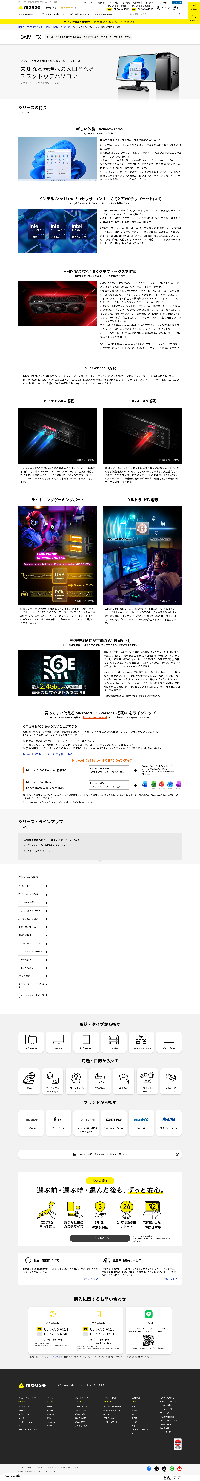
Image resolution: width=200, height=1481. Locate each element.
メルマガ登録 (114, 3)
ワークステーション (141, 1048)
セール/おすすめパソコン (28, 1429)
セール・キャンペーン (104, 14)
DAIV (49, 1418)
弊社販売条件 (56, 1357)
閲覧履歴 (194, 9)
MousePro (51, 1422)
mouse (49, 1407)
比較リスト (194, 21)
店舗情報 (136, 3)
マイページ (165, 8)
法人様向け (177, 3)
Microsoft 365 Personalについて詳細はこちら (48, 754)
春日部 (134, 1418)
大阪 (133, 1426)
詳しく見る (98, 1238)
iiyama (49, 1426)
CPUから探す (25, 959)
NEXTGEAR (51, 1414)
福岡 (133, 1433)
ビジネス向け (100, 1088)
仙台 (133, 1407)
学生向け (123, 1088)
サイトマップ (165, 1432)
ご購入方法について (83, 1407)
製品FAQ (106, 1414)
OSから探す (24, 976)
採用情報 (50, 1467)
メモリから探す (26, 967)
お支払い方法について (84, 1410)
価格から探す (24, 935)
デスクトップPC (31, 1048)
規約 (77, 1467)
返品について (80, 1422)
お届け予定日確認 (167, 1417)
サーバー (113, 1048)
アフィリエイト (166, 1409)
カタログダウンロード (169, 1420)
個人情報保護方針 (64, 1467)
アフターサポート (163, 3)
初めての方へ (87, 3)
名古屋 (134, 1422)
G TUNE (50, 1410)
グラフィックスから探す (30, 951)
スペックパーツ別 (147, 1090)
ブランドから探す (26, 14)
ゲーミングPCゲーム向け (53, 1090)
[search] (180, 14)
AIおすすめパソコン (28, 918)
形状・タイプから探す (51, 14)
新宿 (133, 1414)
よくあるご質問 (81, 1426)
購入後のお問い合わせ (112, 1407)
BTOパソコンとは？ (168, 1401)
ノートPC (58, 1048)
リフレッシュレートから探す (31, 996)
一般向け (29, 1088)
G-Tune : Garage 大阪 (140, 1429)
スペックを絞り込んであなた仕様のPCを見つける (103, 1154)
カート (179, 8)
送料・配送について (83, 1414)
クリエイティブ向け (76, 1090)
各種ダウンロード (110, 1418)
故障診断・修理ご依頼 (112, 1410)
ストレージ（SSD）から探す (31, 985)
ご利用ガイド (101, 3)
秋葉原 (134, 1410)
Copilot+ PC (24, 886)
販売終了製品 (165, 1424)
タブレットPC (86, 1048)
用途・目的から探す (77, 14)
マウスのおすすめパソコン (31, 910)
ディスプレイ (168, 1048)
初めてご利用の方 (167, 1398)
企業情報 (126, 3)
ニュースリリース (24, 1467)
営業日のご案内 (81, 1418)
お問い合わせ (148, 3)
